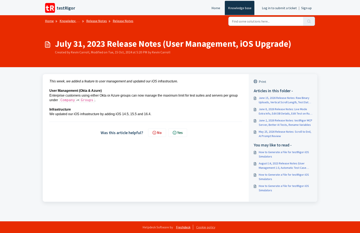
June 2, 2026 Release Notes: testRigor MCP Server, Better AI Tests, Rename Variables (285, 122)
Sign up (306, 8)
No (159, 132)
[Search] (309, 21)
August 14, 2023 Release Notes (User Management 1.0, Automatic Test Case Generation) (282, 165)
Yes (180, 132)
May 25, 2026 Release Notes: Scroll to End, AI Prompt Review (285, 134)
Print (262, 81)
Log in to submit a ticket (279, 8)
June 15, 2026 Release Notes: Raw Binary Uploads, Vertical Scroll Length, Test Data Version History (284, 100)
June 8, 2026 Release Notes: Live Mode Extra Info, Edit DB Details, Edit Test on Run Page (285, 111)
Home (215, 8)
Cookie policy (205, 227)
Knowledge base (239, 8)
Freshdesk (183, 227)
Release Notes (96, 21)
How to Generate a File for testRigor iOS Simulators (284, 154)
